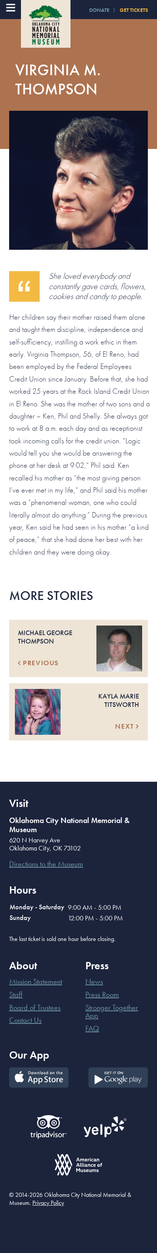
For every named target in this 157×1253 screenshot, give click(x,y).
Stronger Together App (111, 1011)
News (94, 981)
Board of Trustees (35, 1007)
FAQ (92, 1028)
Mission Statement (35, 981)
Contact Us (25, 1020)
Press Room (102, 994)
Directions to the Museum (46, 864)
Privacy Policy (48, 1203)
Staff (15, 994)
